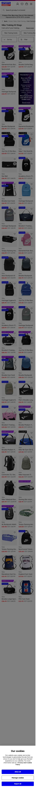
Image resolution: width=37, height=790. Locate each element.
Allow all (18, 772)
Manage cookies (18, 778)
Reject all (17, 784)
